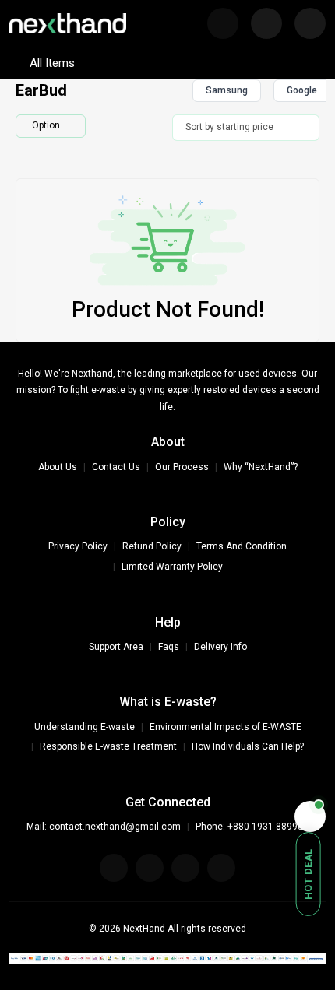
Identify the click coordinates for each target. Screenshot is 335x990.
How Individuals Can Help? (248, 746)
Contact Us (116, 467)
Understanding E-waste (84, 726)
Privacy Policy (78, 546)
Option (46, 125)
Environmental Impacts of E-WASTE (226, 726)
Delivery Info (220, 646)
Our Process (182, 467)
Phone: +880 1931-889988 (252, 826)
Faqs (168, 646)
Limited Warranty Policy (172, 566)
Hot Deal (308, 874)
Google (302, 90)
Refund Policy (152, 546)
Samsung (227, 90)
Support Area (116, 646)
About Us (57, 467)
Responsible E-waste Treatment (108, 746)
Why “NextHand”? (261, 467)
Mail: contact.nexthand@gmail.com (103, 826)
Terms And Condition (241, 546)
